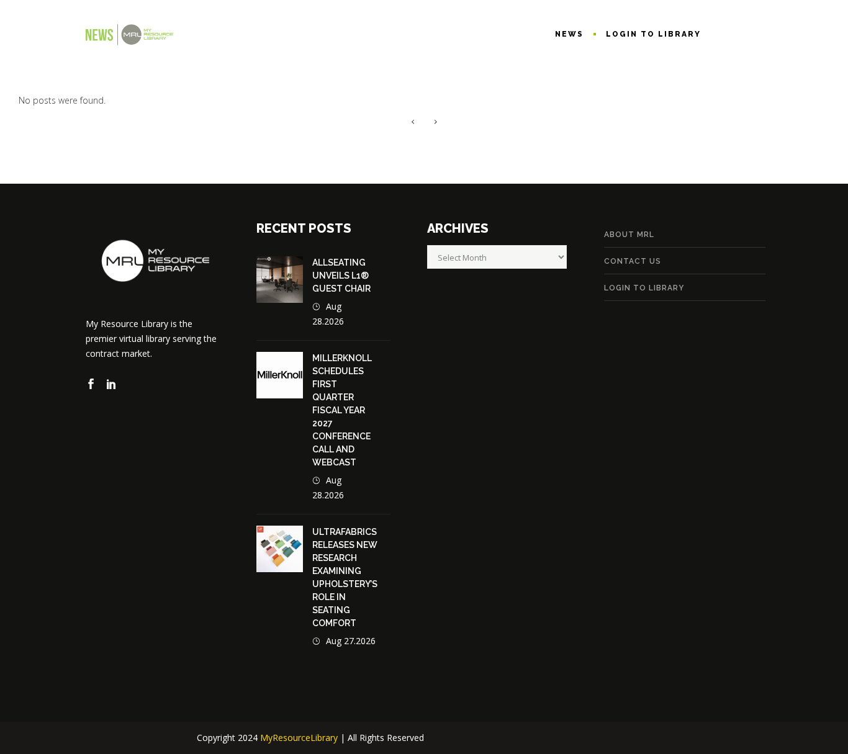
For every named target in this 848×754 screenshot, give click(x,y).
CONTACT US (632, 261)
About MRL (629, 234)
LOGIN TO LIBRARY (644, 288)
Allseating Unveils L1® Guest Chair (341, 276)
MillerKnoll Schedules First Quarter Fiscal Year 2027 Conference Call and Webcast (342, 410)
